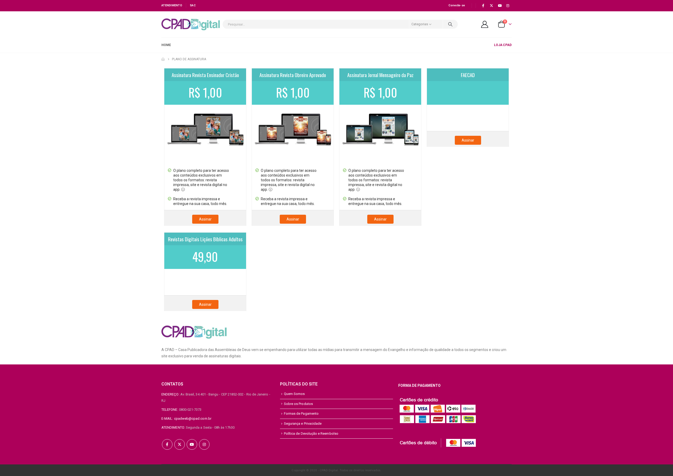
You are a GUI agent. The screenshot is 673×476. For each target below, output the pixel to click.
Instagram (204, 444)
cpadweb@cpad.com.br (192, 418)
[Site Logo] (190, 24)
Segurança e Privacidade (303, 423)
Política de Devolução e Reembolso (311, 433)
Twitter (179, 444)
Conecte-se (456, 5)
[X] (491, 5)
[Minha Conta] (485, 24)
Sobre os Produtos (298, 404)
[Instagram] (507, 5)
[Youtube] (499, 5)
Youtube (192, 444)
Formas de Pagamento (301, 413)
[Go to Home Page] (163, 59)
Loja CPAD (503, 45)
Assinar (205, 219)
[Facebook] (483, 5)
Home (166, 45)
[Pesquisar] (450, 24)
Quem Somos (294, 394)
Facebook (167, 444)
